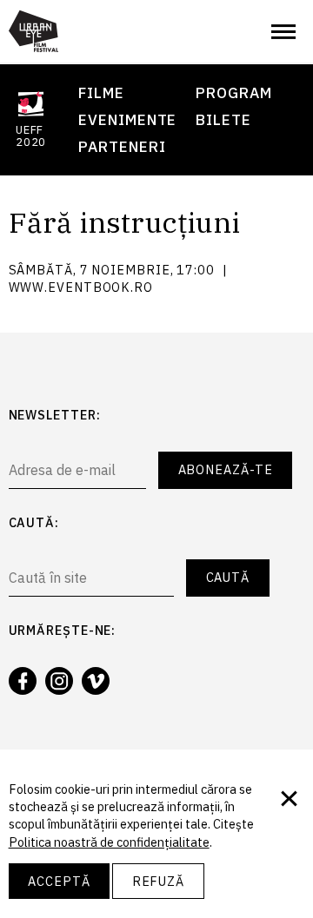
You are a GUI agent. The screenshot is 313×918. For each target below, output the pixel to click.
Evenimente (127, 119)
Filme (101, 92)
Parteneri (121, 146)
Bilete (223, 119)
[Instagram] (59, 681)
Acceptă (59, 881)
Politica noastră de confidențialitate (109, 842)
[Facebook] (23, 681)
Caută (228, 577)
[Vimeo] (96, 681)
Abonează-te (225, 469)
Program (233, 92)
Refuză (158, 881)
